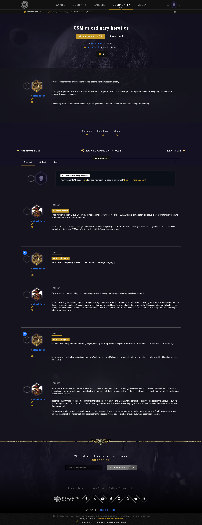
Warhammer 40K (91, 36)
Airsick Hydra (94, 47)
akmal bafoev (97, 43)
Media (141, 4)
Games (60, 4)
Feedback (117, 36)
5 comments (101, 158)
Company (79, 4)
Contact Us (126, 488)
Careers (99, 4)
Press (72, 488)
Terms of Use (87, 488)
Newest (28, 162)
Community (121, 4)
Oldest (42, 162)
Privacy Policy (107, 488)
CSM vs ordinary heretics (76, 176)
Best (56, 162)
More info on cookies (110, 519)
